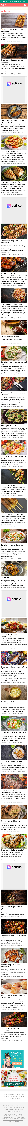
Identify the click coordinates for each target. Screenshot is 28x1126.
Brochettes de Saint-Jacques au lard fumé (13, 996)
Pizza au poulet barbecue (11, 304)
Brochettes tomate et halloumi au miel (10, 635)
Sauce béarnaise (8, 701)
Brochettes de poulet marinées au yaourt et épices (13, 152)
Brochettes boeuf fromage (12, 514)
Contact (21, 1114)
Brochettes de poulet (10, 485)
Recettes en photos (11, 8)
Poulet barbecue (8, 273)
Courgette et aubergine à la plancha (13, 394)
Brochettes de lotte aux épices (13, 850)
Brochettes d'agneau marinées (10, 1029)
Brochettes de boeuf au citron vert (13, 937)
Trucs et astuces (14, 1098)
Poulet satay (6, 577)
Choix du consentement (14, 1121)
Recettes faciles (9, 1094)
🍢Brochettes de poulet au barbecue (12, 30)
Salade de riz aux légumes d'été (12, 546)
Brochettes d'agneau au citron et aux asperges (14, 668)
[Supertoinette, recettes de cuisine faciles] (3, 5)
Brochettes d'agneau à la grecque (11, 907)
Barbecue (20, 8)
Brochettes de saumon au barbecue (12, 61)
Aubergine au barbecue (11, 425)
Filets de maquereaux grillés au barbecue (13, 121)
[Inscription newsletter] (14, 1078)
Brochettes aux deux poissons (13, 456)
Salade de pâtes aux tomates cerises (13, 733)
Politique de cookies (14, 1118)
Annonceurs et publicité (10, 1114)
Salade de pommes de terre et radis (14, 363)
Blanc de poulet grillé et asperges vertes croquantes (13, 183)
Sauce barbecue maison (11, 337)
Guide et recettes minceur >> (14, 1)
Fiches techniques (16, 1096)
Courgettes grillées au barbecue (10, 822)
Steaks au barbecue (9, 790)
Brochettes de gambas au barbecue (12, 242)
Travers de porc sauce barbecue (10, 966)
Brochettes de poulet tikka (12, 761)
